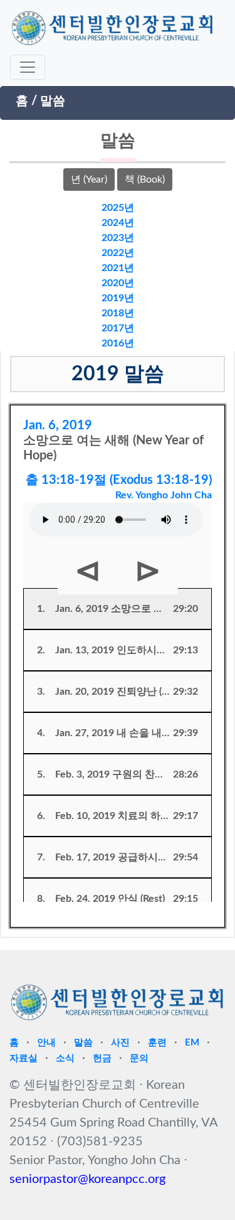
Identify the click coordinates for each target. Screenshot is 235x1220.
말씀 (52, 101)
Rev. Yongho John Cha (163, 495)
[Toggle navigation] (27, 67)
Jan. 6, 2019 (57, 425)
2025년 (118, 208)
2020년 (118, 283)
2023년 (118, 238)
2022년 (118, 253)
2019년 (118, 298)
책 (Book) (145, 179)
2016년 (118, 343)
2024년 (118, 223)
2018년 (118, 313)
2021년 (118, 268)
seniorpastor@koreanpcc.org (87, 1179)
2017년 (118, 328)
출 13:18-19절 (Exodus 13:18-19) (119, 480)
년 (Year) (89, 179)
